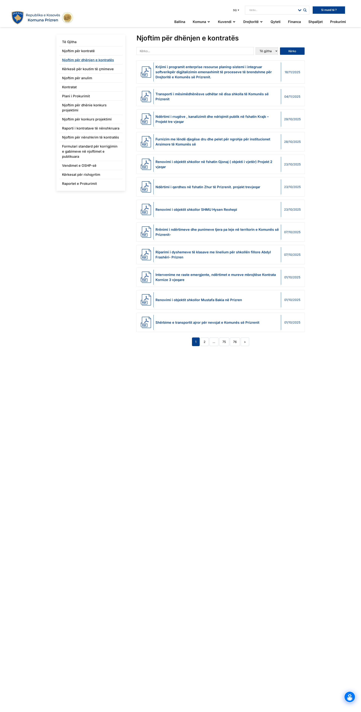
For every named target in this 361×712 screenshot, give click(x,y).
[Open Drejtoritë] (261, 21)
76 (235, 342)
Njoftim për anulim (77, 78)
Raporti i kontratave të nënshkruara (90, 128)
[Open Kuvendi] (234, 21)
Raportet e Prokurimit (79, 184)
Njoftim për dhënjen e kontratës (88, 60)
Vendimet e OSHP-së (79, 166)
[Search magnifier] (305, 10)
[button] (235, 10)
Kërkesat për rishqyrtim (81, 175)
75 (224, 342)
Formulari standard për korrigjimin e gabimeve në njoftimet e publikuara (90, 151)
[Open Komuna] (208, 21)
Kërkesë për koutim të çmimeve (88, 69)
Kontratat (69, 87)
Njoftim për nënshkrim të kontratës (90, 137)
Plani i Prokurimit (76, 96)
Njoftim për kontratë (78, 51)
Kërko (292, 51)
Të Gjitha (69, 42)
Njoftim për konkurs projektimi (87, 119)
